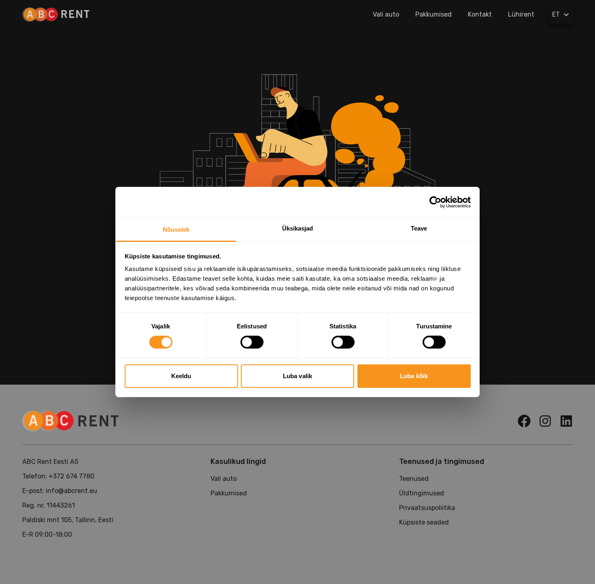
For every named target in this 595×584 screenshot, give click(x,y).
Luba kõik (414, 375)
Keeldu (181, 375)
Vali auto (386, 14)
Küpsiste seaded (424, 522)
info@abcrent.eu (71, 491)
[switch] (252, 342)
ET (556, 14)
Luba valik (297, 375)
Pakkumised (433, 14)
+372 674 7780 (71, 476)
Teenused (414, 478)
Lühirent (521, 14)
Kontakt (480, 14)
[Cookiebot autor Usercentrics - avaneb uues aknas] (435, 202)
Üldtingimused (421, 493)
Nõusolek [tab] (176, 229)
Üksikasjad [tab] (297, 228)
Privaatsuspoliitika (427, 508)
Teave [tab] (419, 228)
